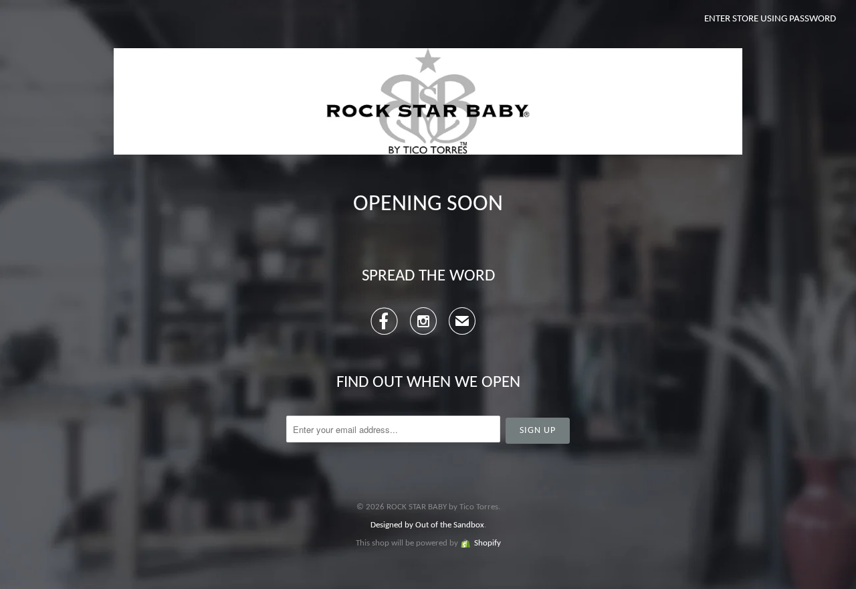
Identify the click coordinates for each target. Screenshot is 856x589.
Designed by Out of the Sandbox (427, 525)
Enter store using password (770, 19)
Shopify (487, 543)
